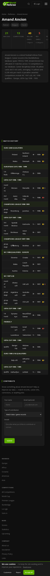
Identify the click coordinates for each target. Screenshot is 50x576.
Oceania (5, 472)
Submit (9, 441)
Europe (4, 463)
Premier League (8, 500)
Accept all (29, 572)
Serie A (4, 513)
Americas (5, 476)
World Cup (6, 496)
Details (6, 420)
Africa (4, 467)
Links (4, 558)
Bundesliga (6, 505)
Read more (27, 567)
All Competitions (8, 492)
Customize (7, 572)
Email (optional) (29, 400)
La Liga (5, 509)
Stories (4, 525)
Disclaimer (6, 550)
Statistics (5, 529)
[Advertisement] (25, 108)
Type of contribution (11, 410)
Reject (18, 572)
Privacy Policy (7, 554)
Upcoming (6, 533)
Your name (8, 400)
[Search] (29, 4)
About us (5, 545)
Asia (3, 480)
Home (4, 14)
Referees (11, 14)
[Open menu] (46, 4)
